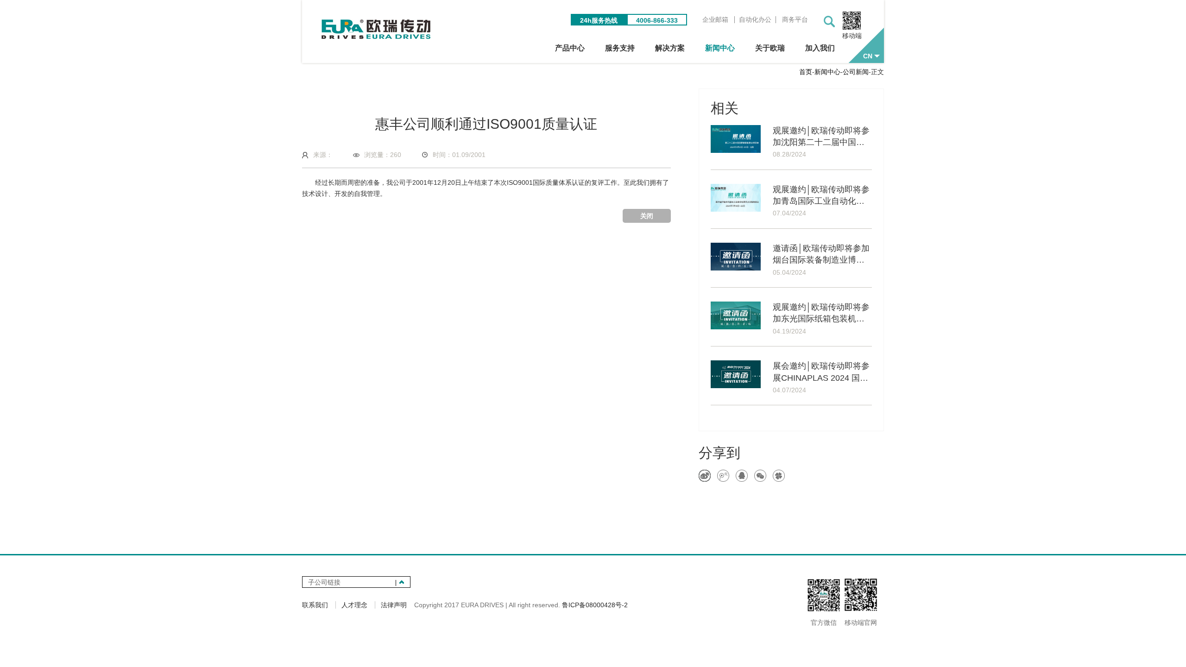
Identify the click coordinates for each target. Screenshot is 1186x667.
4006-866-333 (657, 20)
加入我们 (820, 48)
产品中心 (570, 48)
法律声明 (394, 605)
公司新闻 (856, 72)
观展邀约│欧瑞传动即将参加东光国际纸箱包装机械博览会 (821, 313)
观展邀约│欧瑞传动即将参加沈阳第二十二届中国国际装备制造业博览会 (821, 137)
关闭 (646, 216)
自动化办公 (755, 19)
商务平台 (795, 19)
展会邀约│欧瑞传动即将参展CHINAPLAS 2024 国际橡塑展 (821, 372)
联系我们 (315, 605)
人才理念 (354, 605)
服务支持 (620, 48)
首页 (805, 72)
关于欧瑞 (770, 48)
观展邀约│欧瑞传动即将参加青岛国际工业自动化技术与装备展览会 (821, 196)
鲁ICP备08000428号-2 (595, 605)
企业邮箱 (715, 19)
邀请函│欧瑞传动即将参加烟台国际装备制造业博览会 (821, 255)
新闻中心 (720, 48)
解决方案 (670, 48)
